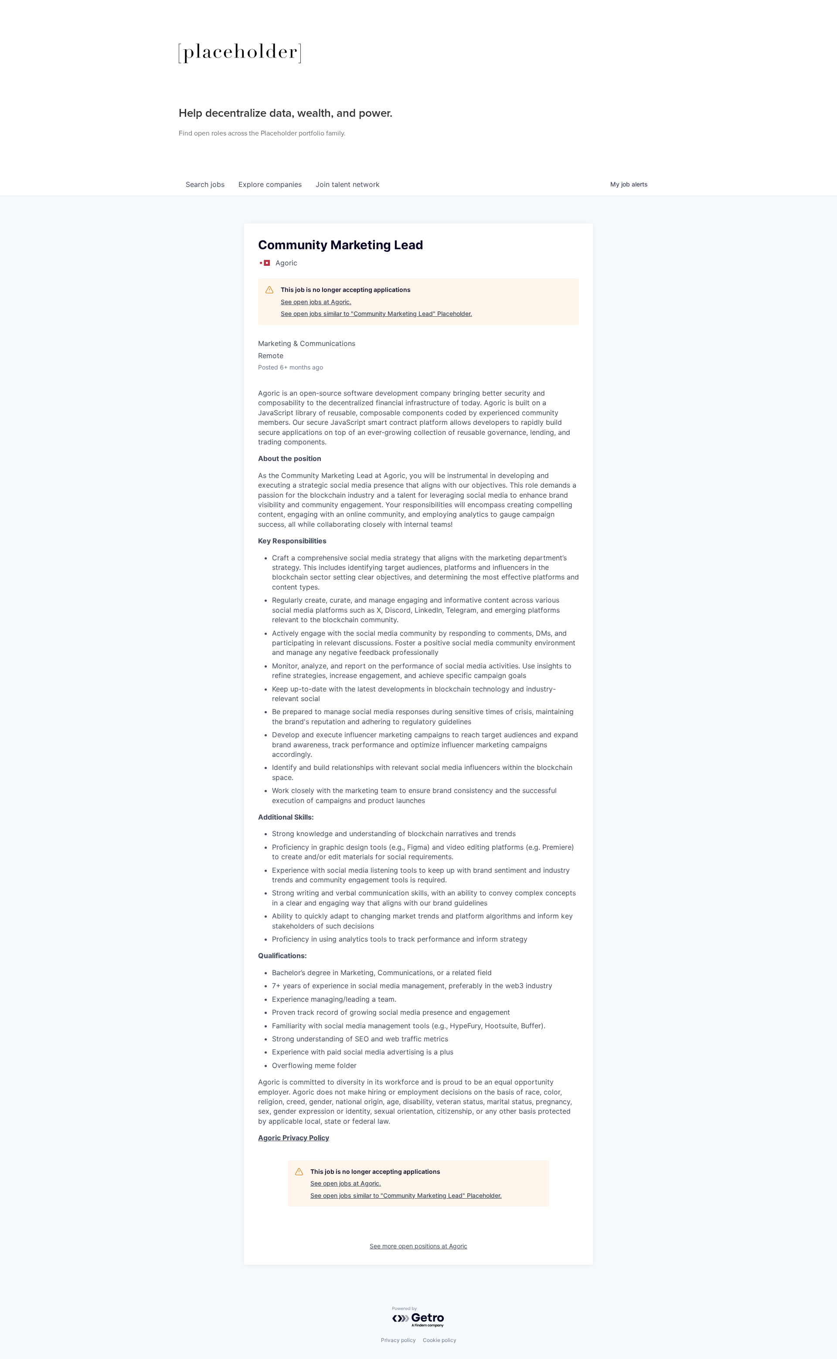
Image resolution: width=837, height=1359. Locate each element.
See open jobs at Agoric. (316, 301)
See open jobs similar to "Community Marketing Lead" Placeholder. (376, 313)
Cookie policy (439, 1340)
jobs (205, 184)
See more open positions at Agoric (418, 1246)
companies (270, 184)
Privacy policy (398, 1340)
